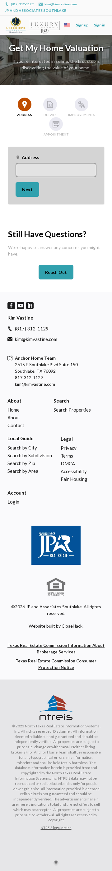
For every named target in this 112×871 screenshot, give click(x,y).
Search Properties (72, 409)
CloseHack (72, 626)
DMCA (68, 463)
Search (61, 400)
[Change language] (67, 25)
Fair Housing (74, 479)
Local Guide (20, 438)
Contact (15, 425)
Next (27, 189)
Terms (67, 456)
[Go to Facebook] (11, 305)
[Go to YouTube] (20, 305)
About (14, 400)
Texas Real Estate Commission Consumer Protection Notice (56, 664)
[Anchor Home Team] (56, 545)
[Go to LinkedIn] (30, 305)
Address (27, 157)
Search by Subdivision (29, 455)
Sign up (82, 25)
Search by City (22, 447)
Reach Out (56, 272)
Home (13, 409)
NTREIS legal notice (56, 828)
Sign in (99, 25)
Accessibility (74, 471)
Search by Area (22, 471)
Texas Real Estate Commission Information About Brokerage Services (56, 648)
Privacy (69, 448)
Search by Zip (21, 463)
